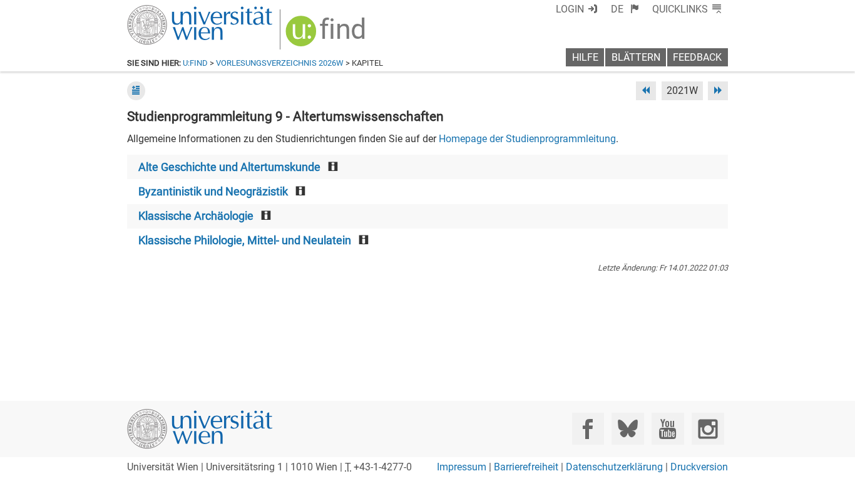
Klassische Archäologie (195, 216)
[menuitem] (625, 9)
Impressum (461, 467)
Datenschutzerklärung (614, 467)
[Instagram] (708, 429)
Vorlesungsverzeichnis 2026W (280, 63)
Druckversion (699, 467)
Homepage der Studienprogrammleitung (527, 139)
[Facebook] (588, 429)
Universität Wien (170, 11)
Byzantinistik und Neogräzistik (213, 191)
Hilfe (585, 57)
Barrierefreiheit (526, 467)
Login (570, 9)
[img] (327, 35)
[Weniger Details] (136, 90)
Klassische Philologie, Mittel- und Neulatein (244, 240)
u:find (195, 63)
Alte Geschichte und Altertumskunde (229, 167)
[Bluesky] (627, 429)
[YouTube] (667, 429)
